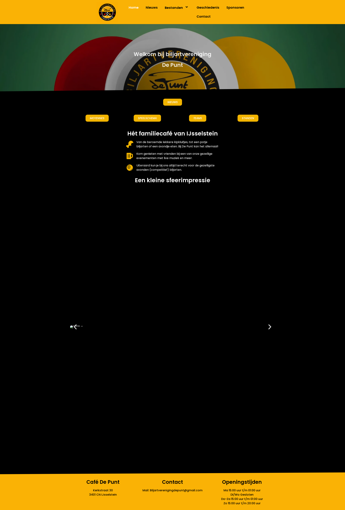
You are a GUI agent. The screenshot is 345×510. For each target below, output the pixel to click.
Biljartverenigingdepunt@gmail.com (176, 490)
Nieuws (152, 7)
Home (134, 7)
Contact (204, 16)
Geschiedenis (208, 7)
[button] (75, 327)
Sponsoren (235, 7)
